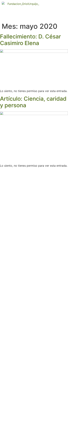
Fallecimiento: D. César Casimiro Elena (30, 39)
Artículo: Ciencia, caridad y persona (33, 102)
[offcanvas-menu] (63, 10)
